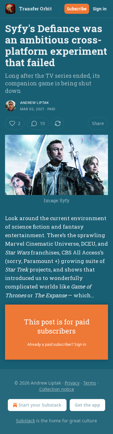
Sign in (100, 9)
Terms (89, 383)
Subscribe (77, 9)
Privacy (72, 383)
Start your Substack (40, 405)
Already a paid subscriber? (56, 344)
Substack (25, 421)
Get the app (87, 405)
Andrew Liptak (34, 102)
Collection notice (56, 389)
